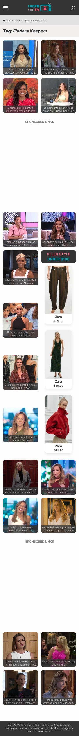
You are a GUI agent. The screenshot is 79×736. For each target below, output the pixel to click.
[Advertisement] (39, 166)
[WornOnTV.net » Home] (39, 8)
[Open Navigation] (5, 8)
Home (6, 20)
